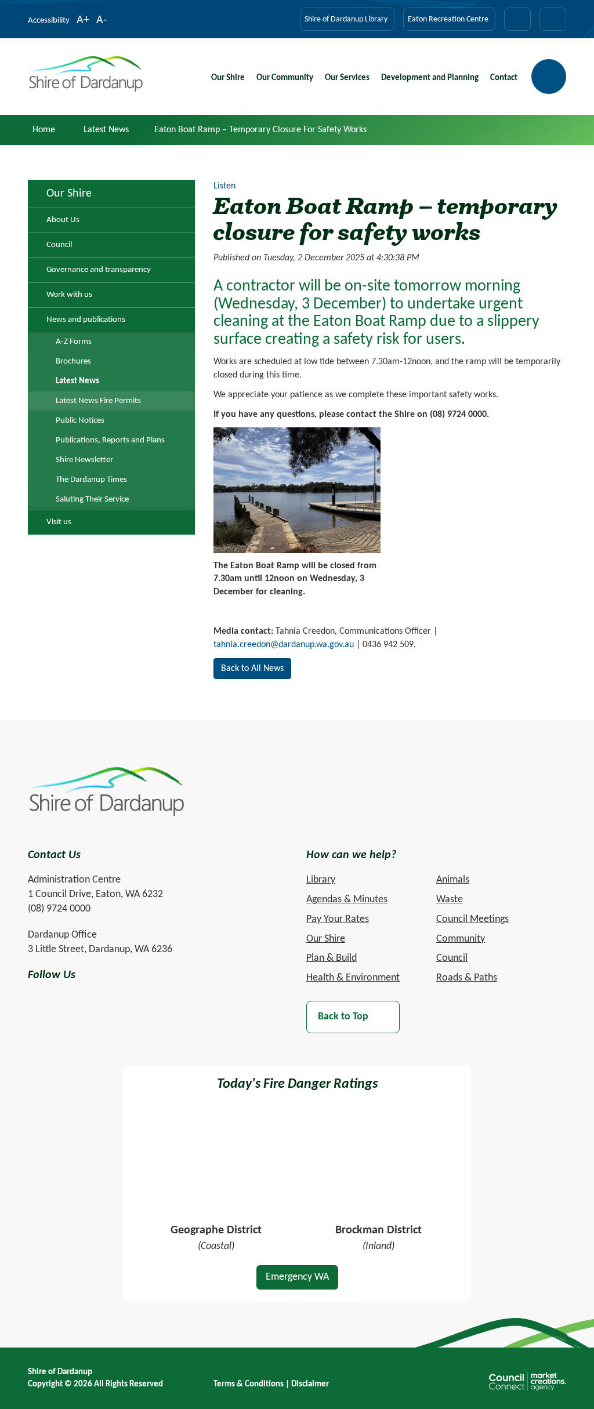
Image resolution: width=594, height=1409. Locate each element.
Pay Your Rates (337, 919)
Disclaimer (310, 1384)
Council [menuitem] (59, 245)
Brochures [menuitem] (73, 361)
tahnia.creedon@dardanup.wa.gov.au (283, 644)
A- (101, 21)
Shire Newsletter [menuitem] (84, 460)
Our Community (284, 78)
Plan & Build (331, 958)
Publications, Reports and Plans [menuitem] (110, 440)
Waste (449, 899)
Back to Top (343, 1016)
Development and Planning (430, 78)
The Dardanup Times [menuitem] (91, 479)
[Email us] (517, 19)
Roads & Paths (466, 977)
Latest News (106, 130)
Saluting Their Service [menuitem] (92, 499)
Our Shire (228, 78)
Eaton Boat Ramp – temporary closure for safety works (260, 130)
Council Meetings (472, 919)
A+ (83, 21)
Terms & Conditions (248, 1384)
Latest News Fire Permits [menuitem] (98, 401)
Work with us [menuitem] (69, 294)
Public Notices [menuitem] (80, 420)
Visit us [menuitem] (58, 522)
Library (320, 879)
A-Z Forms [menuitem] (74, 341)
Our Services (347, 78)
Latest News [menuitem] (77, 381)
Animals (452, 879)
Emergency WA (297, 1277)
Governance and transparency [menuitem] (98, 270)
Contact (503, 78)
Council (452, 958)
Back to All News (252, 668)
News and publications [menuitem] (85, 319)
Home (43, 130)
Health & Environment (353, 977)
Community (460, 939)
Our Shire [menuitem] (69, 193)
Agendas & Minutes (346, 899)
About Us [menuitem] (62, 220)
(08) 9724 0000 (59, 908)
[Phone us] (552, 19)
